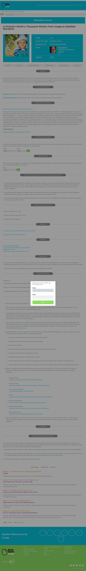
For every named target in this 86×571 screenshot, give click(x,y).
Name (34, 288)
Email (34, 294)
